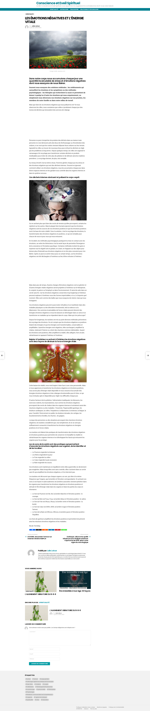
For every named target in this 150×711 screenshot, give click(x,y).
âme (37, 700)
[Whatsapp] (64, 529)
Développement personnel (44, 687)
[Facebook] (32, 529)
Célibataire (30, 687)
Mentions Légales (102, 707)
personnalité (41, 689)
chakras (38, 684)
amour (36, 679)
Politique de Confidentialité (116, 707)
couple (46, 684)
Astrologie (64, 9)
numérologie (30, 689)
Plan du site (93, 709)
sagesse (29, 697)
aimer (28, 679)
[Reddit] (45, 529)
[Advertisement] (58, 125)
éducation (45, 700)
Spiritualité (54, 9)
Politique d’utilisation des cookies (85, 707)
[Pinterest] (58, 529)
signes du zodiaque (41, 697)
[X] (39, 529)
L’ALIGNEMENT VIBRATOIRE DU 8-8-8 (40, 594)
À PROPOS (79, 709)
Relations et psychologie (89, 9)
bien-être (30, 684)
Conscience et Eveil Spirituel (58, 3)
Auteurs (86, 709)
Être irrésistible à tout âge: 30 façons (74, 591)
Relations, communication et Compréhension (40, 694)
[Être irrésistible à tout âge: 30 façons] (75, 580)
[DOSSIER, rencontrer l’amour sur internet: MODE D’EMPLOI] (2, 355)
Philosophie (74, 9)
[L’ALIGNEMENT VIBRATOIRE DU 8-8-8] (41, 581)
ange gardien (45, 679)
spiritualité (30, 700)
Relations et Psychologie (77, 588)
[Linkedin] (51, 529)
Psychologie (30, 692)
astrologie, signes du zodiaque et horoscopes (40, 681)
